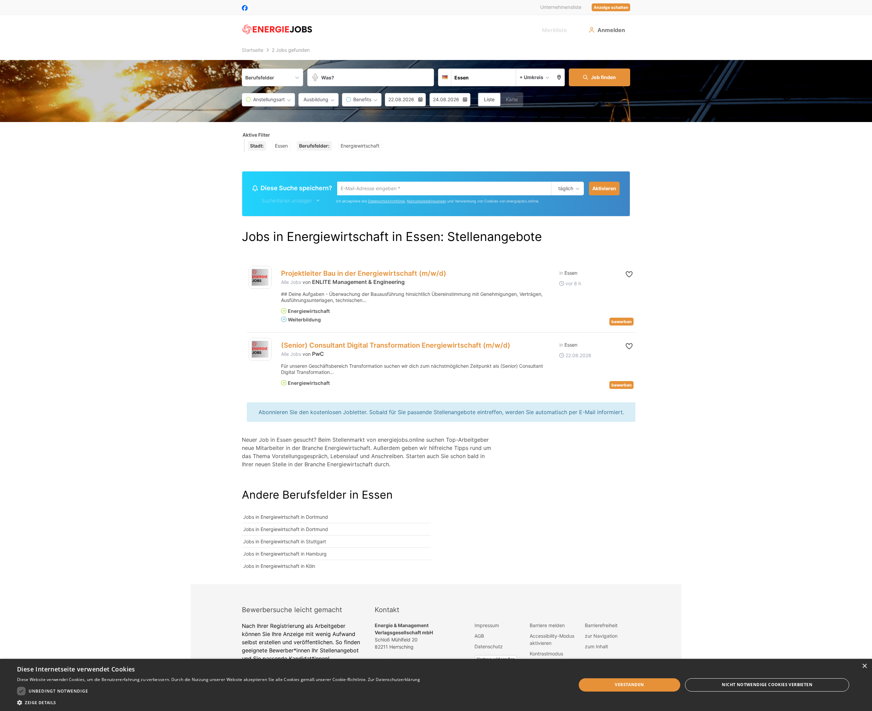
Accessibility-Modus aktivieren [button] (552, 640)
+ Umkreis (531, 77)
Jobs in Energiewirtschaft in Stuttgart (284, 542)
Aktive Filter (256, 135)
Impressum (486, 626)
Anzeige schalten (611, 7)
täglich (564, 188)
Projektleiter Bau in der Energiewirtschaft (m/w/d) (363, 274)
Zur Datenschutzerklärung (394, 679)
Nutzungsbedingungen (426, 202)
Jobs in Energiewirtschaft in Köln (279, 567)
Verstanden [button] (629, 684)
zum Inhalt (596, 647)
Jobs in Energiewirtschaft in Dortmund (285, 518)
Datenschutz (488, 647)
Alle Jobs (291, 283)
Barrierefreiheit (601, 626)
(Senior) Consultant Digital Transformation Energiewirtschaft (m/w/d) (395, 346)
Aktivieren (604, 188)
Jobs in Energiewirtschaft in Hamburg (285, 555)
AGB (479, 637)
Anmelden (611, 30)
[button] (559, 77)
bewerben (621, 322)
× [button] (864, 666)
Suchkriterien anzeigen (287, 202)
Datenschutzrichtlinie (386, 202)
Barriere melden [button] (547, 626)
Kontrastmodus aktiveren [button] (546, 658)
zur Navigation (601, 637)
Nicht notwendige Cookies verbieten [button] (767, 684)
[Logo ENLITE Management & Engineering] (260, 278)
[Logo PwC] (260, 350)
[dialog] (436, 685)
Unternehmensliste (560, 7)
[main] (436, 314)
